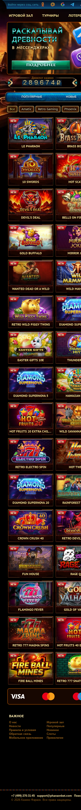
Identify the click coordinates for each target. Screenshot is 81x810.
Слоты (51, 733)
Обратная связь (20, 733)
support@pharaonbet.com (54, 795)
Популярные (55, 726)
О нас (13, 722)
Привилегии (55, 737)
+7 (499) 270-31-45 (23, 795)
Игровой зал (55, 722)
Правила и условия (22, 730)
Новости (15, 726)
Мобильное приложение (26, 737)
